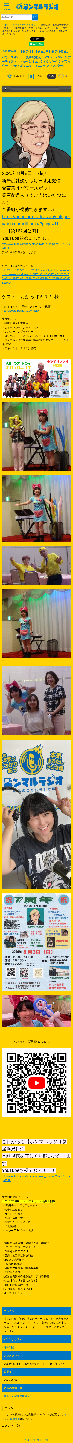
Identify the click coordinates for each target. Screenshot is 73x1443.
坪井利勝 (9, 1347)
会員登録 (15, 1418)
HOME (5, 25)
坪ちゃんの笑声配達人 (24, 25)
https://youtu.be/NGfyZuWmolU (20, 310)
